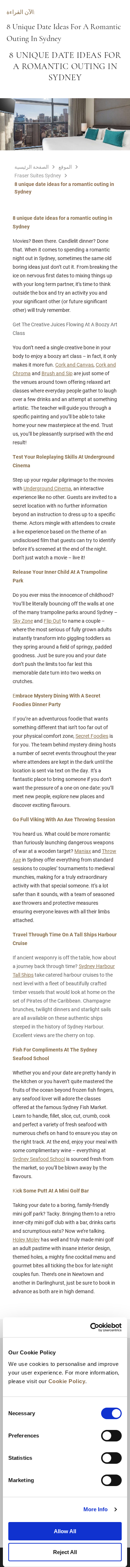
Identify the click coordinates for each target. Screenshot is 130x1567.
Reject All (65, 1552)
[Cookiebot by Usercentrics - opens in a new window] (92, 1327)
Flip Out (52, 620)
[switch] (111, 1435)
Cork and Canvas (74, 364)
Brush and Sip (57, 373)
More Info (95, 1509)
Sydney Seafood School (39, 1158)
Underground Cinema (47, 488)
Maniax (82, 851)
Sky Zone (23, 620)
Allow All (65, 1531)
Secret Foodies (91, 735)
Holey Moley (26, 1239)
